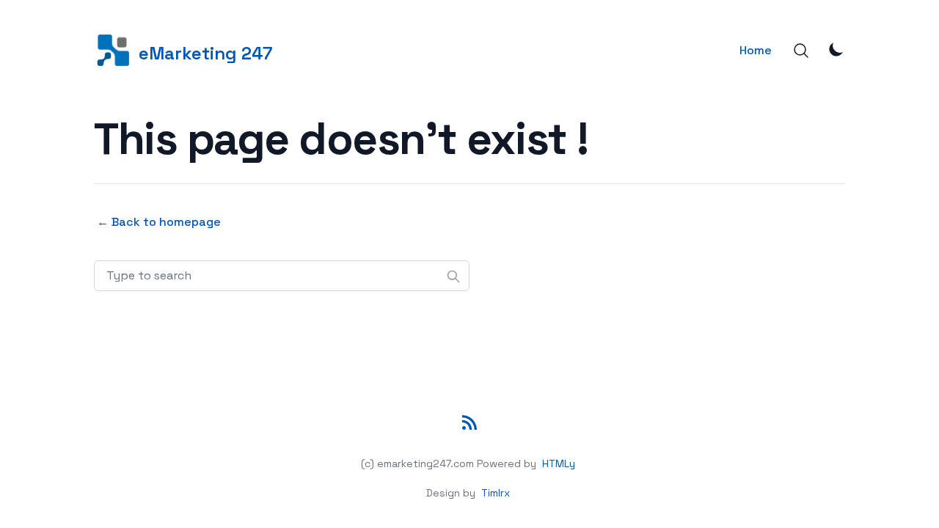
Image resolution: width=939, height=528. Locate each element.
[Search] (801, 50)
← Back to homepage (159, 222)
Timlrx (495, 492)
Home (755, 50)
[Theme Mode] (836, 49)
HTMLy (558, 463)
